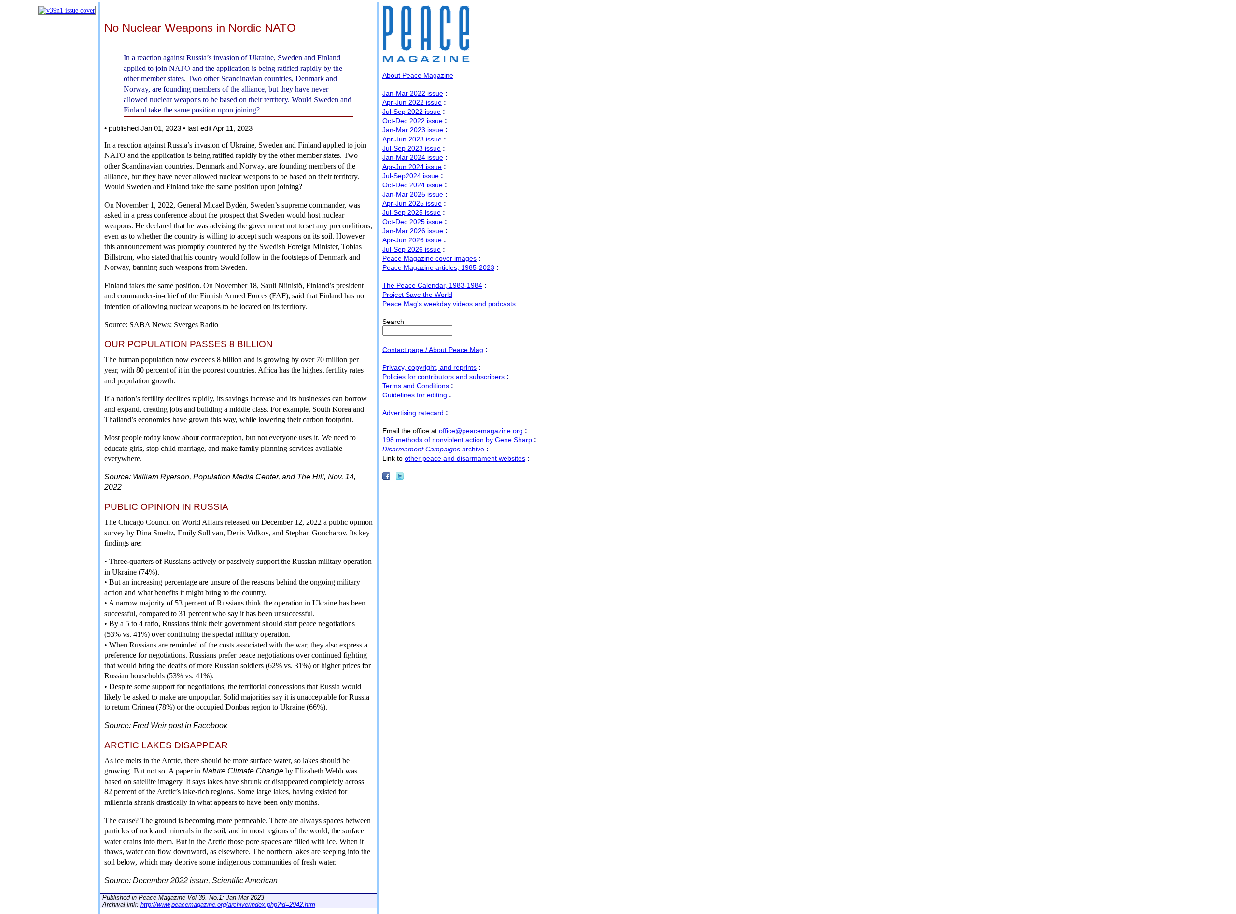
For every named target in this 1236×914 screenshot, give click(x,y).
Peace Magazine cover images (429, 258)
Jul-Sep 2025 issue (411, 212)
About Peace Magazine (417, 75)
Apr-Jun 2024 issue (412, 166)
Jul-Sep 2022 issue (411, 111)
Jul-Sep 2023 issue (411, 148)
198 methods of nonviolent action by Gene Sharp (457, 440)
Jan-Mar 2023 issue (412, 130)
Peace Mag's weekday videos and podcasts (449, 304)
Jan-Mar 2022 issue (412, 93)
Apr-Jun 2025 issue (412, 203)
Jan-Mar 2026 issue (412, 231)
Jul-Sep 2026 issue (411, 249)
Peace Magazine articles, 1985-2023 (438, 267)
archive (433, 449)
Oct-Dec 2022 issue (412, 121)
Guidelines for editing (414, 395)
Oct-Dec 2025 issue (412, 221)
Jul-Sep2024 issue (410, 176)
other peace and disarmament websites (465, 458)
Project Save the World (417, 294)
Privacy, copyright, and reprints (429, 367)
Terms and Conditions (415, 386)
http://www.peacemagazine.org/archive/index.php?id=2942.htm (227, 904)
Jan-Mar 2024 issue (412, 157)
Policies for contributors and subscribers (443, 376)
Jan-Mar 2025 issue (412, 194)
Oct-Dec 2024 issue (412, 185)
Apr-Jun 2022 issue (412, 102)
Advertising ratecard (413, 413)
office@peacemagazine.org (481, 431)
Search (393, 321)
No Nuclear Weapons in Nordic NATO (200, 27)
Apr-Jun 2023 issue (412, 139)
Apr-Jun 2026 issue (412, 240)
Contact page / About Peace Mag (432, 349)
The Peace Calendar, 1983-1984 (432, 285)
